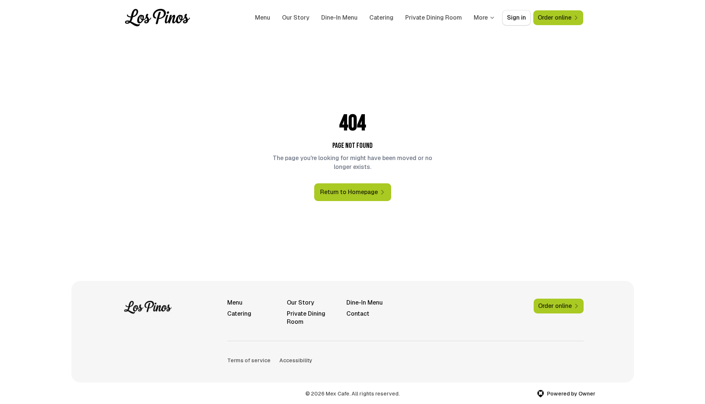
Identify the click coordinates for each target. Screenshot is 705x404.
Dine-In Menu (339, 17)
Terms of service (249, 360)
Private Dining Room (433, 17)
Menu (262, 17)
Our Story (295, 17)
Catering (381, 17)
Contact (357, 314)
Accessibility (295, 360)
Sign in (516, 17)
